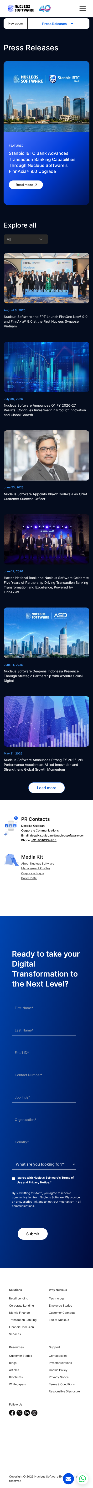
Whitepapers (17, 1384)
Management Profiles (35, 868)
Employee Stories (60, 1305)
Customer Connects (62, 1312)
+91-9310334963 (44, 840)
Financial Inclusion (21, 1327)
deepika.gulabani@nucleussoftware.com (57, 835)
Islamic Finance (19, 1312)
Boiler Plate (29, 878)
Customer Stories (20, 1355)
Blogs (12, 1363)
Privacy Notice (39, 1182)
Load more (46, 787)
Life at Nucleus (59, 1320)
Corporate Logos (32, 873)
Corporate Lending (21, 1305)
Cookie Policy (58, 1370)
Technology (57, 1298)
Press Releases (56, 24)
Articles (14, 1370)
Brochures (16, 1377)
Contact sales (58, 1355)
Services (15, 1334)
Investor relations (60, 1363)
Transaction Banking (22, 1320)
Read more (25, 185)
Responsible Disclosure (64, 1391)
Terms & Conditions (62, 1384)
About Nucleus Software (37, 863)
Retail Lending (18, 1298)
